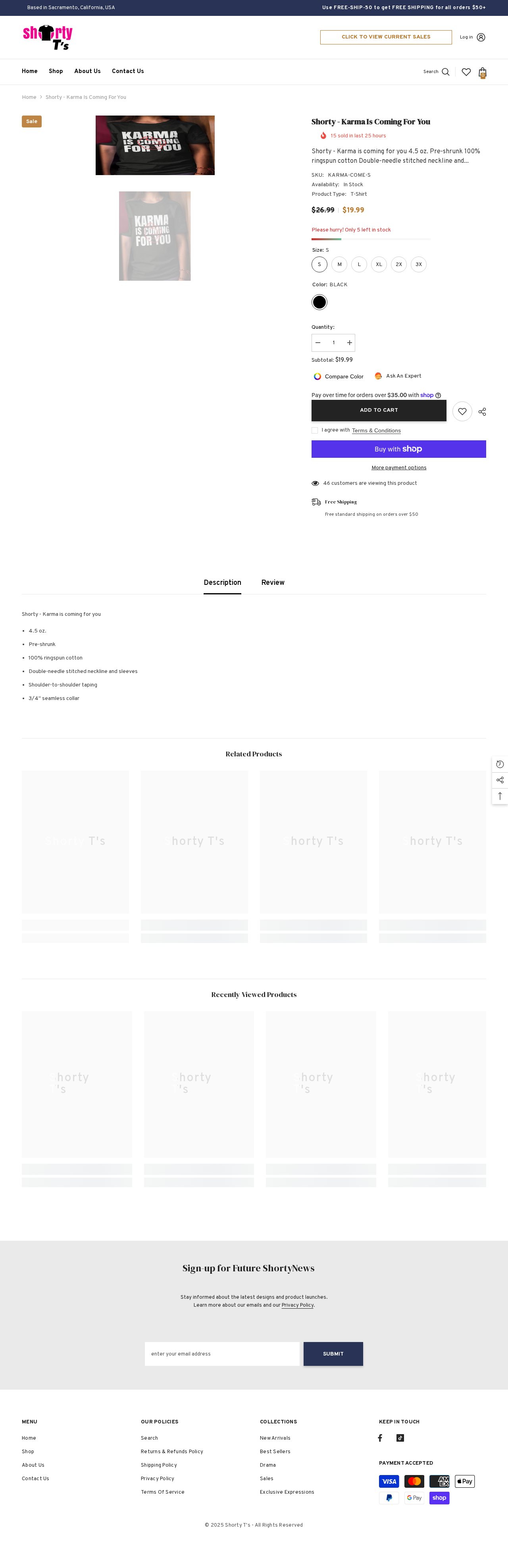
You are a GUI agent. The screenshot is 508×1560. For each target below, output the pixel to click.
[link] (75, 925)
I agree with (335, 430)
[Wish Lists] (466, 72)
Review (273, 583)
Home (29, 97)
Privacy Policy (298, 1305)
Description (222, 583)
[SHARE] (479, 411)
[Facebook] (380, 1438)
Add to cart (379, 410)
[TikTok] (400, 1438)
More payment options (399, 468)
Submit (333, 1354)
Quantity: (323, 327)
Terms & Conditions (376, 430)
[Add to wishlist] (462, 411)
